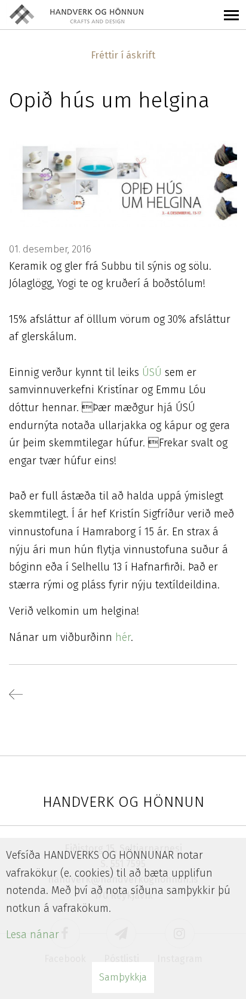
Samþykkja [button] (123, 977)
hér (123, 637)
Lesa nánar (32, 934)
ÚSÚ (153, 372)
